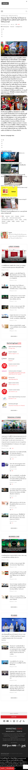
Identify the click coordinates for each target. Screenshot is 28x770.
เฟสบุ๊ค (13, 221)
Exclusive (12, 26)
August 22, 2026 (13, 591)
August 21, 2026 (13, 601)
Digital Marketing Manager (15, 346)
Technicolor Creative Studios (15, 217)
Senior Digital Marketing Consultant (17, 396)
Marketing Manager (13, 403)
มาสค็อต (8, 221)
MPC (7, 217)
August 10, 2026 (13, 457)
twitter (20, 219)
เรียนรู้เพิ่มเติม (10, 768)
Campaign (17, 216)
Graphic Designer (13, 351)
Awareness (7, 216)
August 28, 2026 (13, 280)
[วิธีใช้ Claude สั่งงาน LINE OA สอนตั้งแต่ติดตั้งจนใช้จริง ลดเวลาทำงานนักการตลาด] (5, 503)
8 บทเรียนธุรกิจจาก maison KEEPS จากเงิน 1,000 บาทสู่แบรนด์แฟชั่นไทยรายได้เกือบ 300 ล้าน (17, 297)
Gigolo (13, 24)
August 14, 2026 (5, 448)
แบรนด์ (22, 221)
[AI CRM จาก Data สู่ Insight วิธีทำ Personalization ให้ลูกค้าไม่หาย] (5, 307)
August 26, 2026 (13, 579)
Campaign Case (4, 15)
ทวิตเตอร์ (3, 221)
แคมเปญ (17, 221)
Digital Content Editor (14, 382)
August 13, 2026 (13, 482)
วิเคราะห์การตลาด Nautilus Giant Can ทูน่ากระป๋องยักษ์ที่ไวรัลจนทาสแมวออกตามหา (17, 465)
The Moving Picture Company (7, 219)
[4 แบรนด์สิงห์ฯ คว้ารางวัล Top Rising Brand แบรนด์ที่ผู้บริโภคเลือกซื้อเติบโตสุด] (5, 662)
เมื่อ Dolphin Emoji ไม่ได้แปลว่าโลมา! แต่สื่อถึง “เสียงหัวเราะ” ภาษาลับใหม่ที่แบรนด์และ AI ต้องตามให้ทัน (18, 287)
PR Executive (12, 377)
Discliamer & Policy (5, 755)
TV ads (16, 219)
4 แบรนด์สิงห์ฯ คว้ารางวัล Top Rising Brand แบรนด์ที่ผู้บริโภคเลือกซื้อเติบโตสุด (18, 663)
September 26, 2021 (6, 24)
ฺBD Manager (12, 358)
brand (12, 216)
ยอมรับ (3, 768)
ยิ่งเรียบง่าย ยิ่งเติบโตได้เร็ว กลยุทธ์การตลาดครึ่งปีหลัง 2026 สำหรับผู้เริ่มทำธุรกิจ (18, 327)
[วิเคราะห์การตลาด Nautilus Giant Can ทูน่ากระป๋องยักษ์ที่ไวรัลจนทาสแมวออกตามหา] (5, 465)
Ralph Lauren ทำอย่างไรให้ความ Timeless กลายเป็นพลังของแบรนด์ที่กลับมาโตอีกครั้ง (18, 597)
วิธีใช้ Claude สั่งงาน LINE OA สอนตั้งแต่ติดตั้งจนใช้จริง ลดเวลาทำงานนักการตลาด (18, 504)
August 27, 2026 (13, 301)
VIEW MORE (13, 336)
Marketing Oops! (5, 753)
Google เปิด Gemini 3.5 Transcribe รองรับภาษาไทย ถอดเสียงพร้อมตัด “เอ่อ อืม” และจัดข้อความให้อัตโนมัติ (18, 316)
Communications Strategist (15, 371)
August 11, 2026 (13, 507)
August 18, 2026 (13, 521)
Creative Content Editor (14, 364)
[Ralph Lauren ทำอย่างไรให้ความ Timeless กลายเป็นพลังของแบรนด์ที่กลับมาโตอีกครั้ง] (5, 597)
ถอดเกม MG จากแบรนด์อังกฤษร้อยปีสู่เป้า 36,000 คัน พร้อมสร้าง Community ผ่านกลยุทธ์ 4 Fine (18, 453)
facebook (22, 216)
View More (13, 410)
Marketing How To (13, 15)
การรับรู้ (24, 219)
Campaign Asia (9, 135)
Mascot (3, 217)
